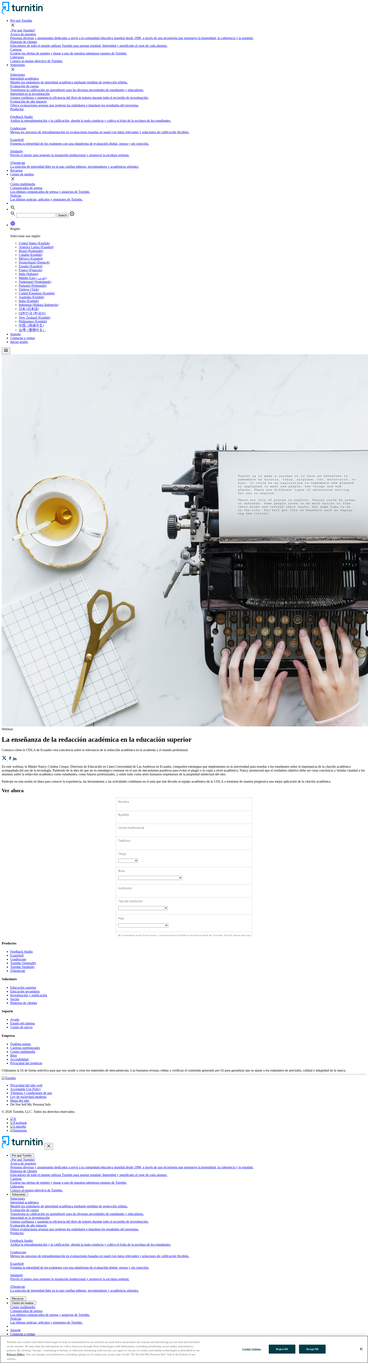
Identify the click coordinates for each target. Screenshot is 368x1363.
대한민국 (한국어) (32, 313)
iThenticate (17, 971)
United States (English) (34, 243)
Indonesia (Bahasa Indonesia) (38, 305)
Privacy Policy (16, 1354)
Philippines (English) (33, 321)
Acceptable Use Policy (25, 1089)
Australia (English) (31, 297)
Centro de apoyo (21, 1027)
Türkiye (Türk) (29, 289)
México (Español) (31, 258)
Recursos (16, 170)
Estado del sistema (22, 1023)
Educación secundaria (25, 991)
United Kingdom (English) (37, 293)
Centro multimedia (22, 184)
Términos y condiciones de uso (31, 1093)
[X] (13, 1119)
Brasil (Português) (31, 251)
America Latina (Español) (36, 247)
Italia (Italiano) (28, 274)
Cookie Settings (251, 1349)
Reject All (282, 1349)
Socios (14, 999)
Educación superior (23, 987)
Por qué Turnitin (21, 20)
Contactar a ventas (22, 338)
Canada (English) (30, 255)
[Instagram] (18, 1130)
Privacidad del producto (26, 1063)
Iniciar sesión (19, 342)
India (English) (29, 301)
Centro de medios (22, 174)
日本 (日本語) (29, 309)
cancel (72, 213)
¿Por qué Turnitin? (22, 30)
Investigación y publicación (28, 995)
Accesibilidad (19, 1059)
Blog (13, 1055)
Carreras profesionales (25, 1048)
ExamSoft (17, 955)
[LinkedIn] (18, 1126)
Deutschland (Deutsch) (34, 262)
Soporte (15, 334)
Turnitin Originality (23, 963)
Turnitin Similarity (22, 967)
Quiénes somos (20, 1044)
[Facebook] (18, 1123)
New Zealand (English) (34, 317)
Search (62, 215)
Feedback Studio (21, 951)
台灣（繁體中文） (32, 330)
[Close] (361, 1349)
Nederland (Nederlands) (35, 282)
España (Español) (30, 266)
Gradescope (18, 959)
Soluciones (17, 65)
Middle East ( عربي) (32, 278)
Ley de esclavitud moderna (28, 1097)
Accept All (312, 1349)
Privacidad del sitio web (26, 1085)
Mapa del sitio (19, 1100)
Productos (17, 109)
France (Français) (30, 270)
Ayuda (14, 1019)
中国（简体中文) (31, 325)
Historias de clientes (23, 1003)
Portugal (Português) (32, 285)
